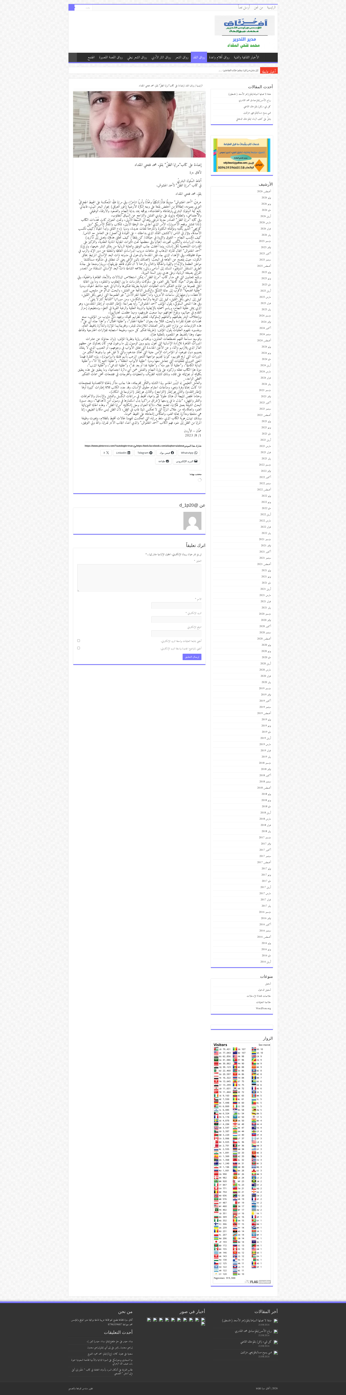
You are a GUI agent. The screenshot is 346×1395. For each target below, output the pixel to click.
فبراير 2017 (266, 899)
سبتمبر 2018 (265, 781)
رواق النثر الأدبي (161, 57)
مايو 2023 (266, 433)
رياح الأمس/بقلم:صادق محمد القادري (255, 100)
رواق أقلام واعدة (219, 57)
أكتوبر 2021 (265, 552)
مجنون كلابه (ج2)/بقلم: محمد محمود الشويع (105, 1354)
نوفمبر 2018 (266, 769)
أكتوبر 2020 (265, 626)
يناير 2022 (266, 533)
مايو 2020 (266, 657)
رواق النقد (199, 57)
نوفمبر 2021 (266, 545)
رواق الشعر (181, 57)
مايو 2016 (266, 955)
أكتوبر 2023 (265, 402)
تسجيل (268, 983)
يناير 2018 (266, 831)
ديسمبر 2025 (265, 241)
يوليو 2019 (266, 719)
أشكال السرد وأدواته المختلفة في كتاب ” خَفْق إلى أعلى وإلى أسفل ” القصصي (102, 1372)
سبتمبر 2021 (265, 558)
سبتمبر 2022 (265, 483)
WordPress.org (263, 1008)
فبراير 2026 (266, 228)
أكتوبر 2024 (265, 328)
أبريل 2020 (265, 663)
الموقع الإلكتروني (194, 627)
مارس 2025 (265, 297)
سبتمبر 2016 (265, 930)
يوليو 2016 (266, 943)
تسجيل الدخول (264, 990)
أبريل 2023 (265, 440)
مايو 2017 (266, 881)
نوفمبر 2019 (266, 694)
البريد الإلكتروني (193, 613)
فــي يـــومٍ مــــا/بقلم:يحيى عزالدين (257, 112)
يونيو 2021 (266, 576)
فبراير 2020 (266, 676)
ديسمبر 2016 (265, 912)
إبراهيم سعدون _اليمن (124, 1347)
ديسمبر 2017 (265, 837)
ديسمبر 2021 (265, 539)
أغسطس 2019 (264, 713)
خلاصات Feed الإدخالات (259, 996)
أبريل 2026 (265, 216)
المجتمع (91, 57)
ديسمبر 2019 (265, 688)
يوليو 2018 (266, 794)
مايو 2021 (266, 583)
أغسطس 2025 (264, 266)
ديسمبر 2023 (265, 390)
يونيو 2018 (266, 800)
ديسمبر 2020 (265, 614)
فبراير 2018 (266, 825)
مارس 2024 (265, 371)
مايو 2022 (266, 508)
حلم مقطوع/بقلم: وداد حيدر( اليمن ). (103, 1341)
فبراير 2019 (266, 750)
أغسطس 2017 (264, 862)
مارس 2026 (265, 222)
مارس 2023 (265, 446)
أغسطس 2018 (264, 788)
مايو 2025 (266, 284)
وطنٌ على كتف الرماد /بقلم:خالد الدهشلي (253, 119)
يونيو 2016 (266, 949)
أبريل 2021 (265, 589)
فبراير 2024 (266, 378)
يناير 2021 (266, 607)
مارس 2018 (265, 819)
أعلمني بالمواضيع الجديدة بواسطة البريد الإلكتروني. (180, 648)
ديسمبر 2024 (265, 315)
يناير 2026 (266, 235)
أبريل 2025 (265, 291)
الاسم (198, 599)
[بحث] (71, 8)
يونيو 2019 (266, 725)
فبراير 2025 (266, 303)
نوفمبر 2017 (266, 843)
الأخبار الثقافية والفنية (246, 57)
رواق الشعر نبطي (137, 57)
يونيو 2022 (266, 502)
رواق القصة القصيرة (111, 57)
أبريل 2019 (265, 738)
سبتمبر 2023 (265, 409)
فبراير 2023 (266, 452)
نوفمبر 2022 (266, 471)
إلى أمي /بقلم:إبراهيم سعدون (99, 1347)
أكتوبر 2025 (265, 253)
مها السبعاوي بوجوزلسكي (122, 1360)
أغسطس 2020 (264, 638)
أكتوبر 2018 (265, 775)
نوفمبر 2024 (266, 322)
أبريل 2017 (265, 887)
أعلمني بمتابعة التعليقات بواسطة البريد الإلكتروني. (181, 641)
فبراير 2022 (266, 527)
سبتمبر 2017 (265, 856)
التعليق (197, 561)
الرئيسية (271, 8)
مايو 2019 (266, 732)
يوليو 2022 (266, 496)
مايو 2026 (266, 210)
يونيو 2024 (266, 353)
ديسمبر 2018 (265, 763)
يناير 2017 (266, 906)
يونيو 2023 (266, 427)
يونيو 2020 (266, 651)
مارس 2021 (265, 595)
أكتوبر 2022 (265, 477)
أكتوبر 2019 (265, 701)
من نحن (258, 8)
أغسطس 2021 (264, 564)
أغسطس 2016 (264, 937)
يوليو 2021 (266, 570)
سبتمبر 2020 (265, 632)
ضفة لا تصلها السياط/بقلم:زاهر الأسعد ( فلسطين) (231, 70)
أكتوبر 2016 (265, 924)
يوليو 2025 (266, 272)
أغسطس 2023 (264, 415)
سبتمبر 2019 (265, 707)
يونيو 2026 (266, 204)
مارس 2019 (265, 744)
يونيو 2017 (266, 875)
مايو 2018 (266, 806)
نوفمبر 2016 (266, 918)
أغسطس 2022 (264, 489)
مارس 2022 (265, 520)
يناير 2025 (266, 309)
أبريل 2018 (265, 812)
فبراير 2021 (266, 601)
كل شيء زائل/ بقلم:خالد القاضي (257, 106)
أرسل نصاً (244, 8)
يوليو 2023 (266, 421)
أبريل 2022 (265, 514)
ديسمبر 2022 (265, 465)
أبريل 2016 (265, 962)
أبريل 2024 (265, 365)
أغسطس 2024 (264, 340)
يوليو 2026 (266, 197)
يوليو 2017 (266, 868)
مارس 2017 (265, 893)
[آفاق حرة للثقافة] (245, 31)
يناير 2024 (266, 384)
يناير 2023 (266, 458)
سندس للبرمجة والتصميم (78, 1388)
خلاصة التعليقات (263, 1002)
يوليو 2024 (266, 346)
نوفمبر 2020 (266, 620)
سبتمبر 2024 (265, 334)
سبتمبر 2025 (265, 260)
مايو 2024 (266, 359)
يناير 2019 (266, 757)
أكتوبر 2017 (265, 850)
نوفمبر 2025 (266, 247)
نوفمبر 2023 (266, 396)
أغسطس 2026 (264, 191)
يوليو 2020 (266, 645)
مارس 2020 (265, 670)
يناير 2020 (266, 682)
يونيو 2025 (266, 278)
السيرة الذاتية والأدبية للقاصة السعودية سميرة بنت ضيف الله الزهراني (102, 1362)
